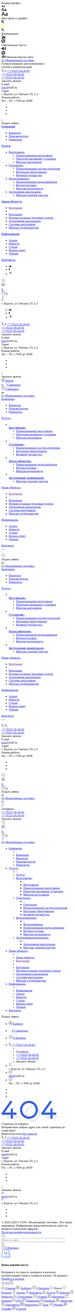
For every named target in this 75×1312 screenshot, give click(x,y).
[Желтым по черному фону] (2, 26)
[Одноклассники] (9, 269)
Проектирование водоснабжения (36, 181)
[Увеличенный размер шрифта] (4, 15)
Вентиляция (17, 152)
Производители (18, 136)
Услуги (6, 146)
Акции (13, 240)
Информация (10, 234)
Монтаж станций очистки (32, 195)
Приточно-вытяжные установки (36, 158)
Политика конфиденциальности (21, 1232)
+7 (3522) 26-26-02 (18, 71)
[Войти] (3, 285)
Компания (8, 126)
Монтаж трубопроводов (24, 227)
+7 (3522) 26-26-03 (12, 77)
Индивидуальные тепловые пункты (31, 217)
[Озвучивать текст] (3, 49)
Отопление (16, 165)
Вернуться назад (11, 1133)
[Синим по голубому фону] (2, 30)
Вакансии (15, 132)
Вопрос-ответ (17, 250)
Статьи (13, 246)
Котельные (15, 207)
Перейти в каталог (13, 1278)
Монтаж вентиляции (29, 162)
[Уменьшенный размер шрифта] (3, 6)
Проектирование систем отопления (38, 168)
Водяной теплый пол (29, 175)
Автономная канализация (25, 191)
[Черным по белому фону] (2, 22)
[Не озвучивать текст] (3, 53)
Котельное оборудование (31, 172)
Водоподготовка (26, 185)
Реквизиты (15, 139)
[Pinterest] (10, 273)
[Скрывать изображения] (3, 41)
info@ (5, 87)
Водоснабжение (19, 178)
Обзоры (13, 253)
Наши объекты (11, 201)
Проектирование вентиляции (34, 155)
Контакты (8, 260)
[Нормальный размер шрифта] (3, 10)
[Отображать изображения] (3, 37)
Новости (14, 243)
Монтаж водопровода (29, 188)
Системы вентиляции (22, 224)
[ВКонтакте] (10, 266)
